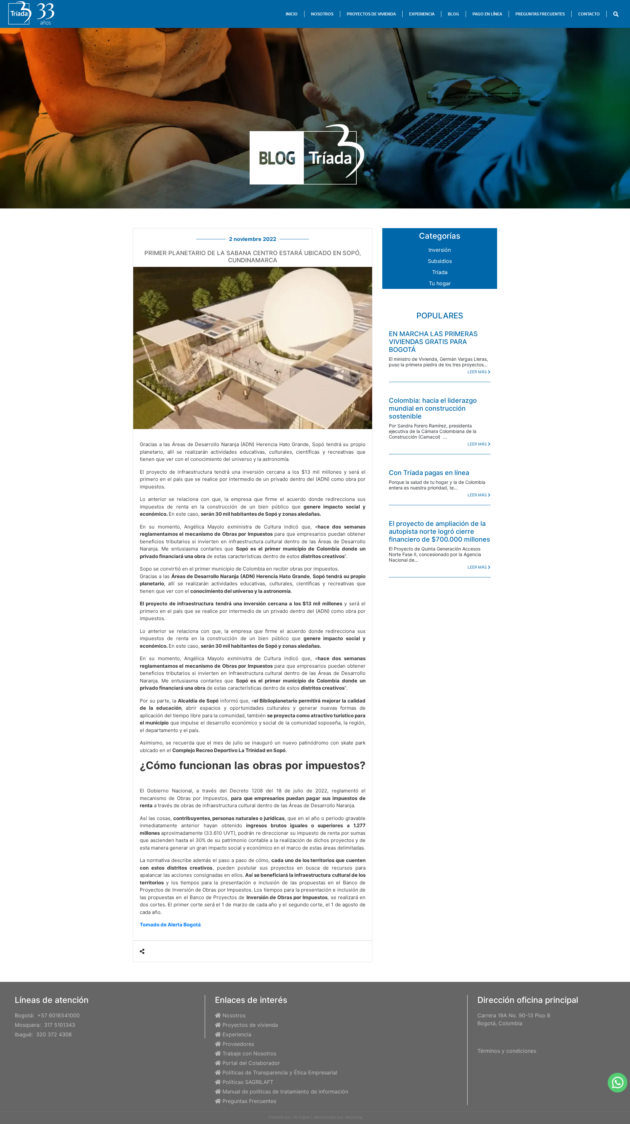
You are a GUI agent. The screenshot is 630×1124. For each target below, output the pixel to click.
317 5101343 (59, 1025)
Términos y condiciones (506, 1051)
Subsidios (440, 261)
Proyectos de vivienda (250, 1025)
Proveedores (238, 1044)
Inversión (440, 250)
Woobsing (353, 1117)
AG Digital (301, 1117)
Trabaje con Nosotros (249, 1053)
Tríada (440, 272)
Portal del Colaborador (251, 1063)
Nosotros (233, 1015)
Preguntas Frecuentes (249, 1101)
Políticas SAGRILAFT (247, 1082)
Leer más (478, 371)
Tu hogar (440, 283)
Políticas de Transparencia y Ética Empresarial (279, 1072)
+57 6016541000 (58, 1015)
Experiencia (236, 1034)
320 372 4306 (54, 1034)
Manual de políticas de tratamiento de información (285, 1091)
